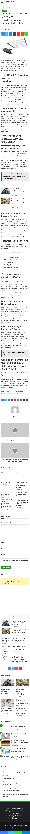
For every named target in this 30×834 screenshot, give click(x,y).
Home (4, 7)
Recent (5, 616)
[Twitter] (5, 400)
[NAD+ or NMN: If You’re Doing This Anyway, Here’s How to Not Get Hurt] (6, 650)
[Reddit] (18, 400)
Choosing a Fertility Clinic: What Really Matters (7, 710)
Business (9, 7)
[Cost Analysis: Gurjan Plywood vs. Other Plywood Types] (5, 743)
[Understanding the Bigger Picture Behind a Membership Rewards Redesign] (5, 201)
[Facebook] (2, 400)
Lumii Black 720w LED (10, 64)
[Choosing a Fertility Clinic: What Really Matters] (6, 641)
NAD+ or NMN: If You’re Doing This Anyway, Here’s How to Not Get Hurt (19, 648)
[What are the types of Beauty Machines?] (7, 475)
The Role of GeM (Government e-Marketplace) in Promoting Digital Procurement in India (7, 505)
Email (3, 548)
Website (3, 554)
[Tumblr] (12, 400)
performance (23, 377)
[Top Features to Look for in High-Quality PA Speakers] (5, 758)
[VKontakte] (21, 400)
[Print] (27, 400)
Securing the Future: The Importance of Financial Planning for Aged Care (18, 750)
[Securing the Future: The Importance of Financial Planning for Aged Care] (5, 751)
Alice (5, 26)
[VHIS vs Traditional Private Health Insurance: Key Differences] (5, 191)
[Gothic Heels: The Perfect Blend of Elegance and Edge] (5, 736)
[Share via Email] (24, 400)
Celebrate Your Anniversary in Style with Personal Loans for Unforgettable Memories (22, 484)
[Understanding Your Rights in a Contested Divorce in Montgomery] (22, 495)
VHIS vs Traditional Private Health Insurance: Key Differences (19, 191)
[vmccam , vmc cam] (9, 1)
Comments (24, 616)
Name (3, 542)
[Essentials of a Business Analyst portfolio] (5, 728)
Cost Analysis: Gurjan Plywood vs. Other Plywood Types (19, 742)
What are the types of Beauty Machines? (7, 481)
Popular (14, 616)
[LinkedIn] (9, 400)
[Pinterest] (15, 400)
